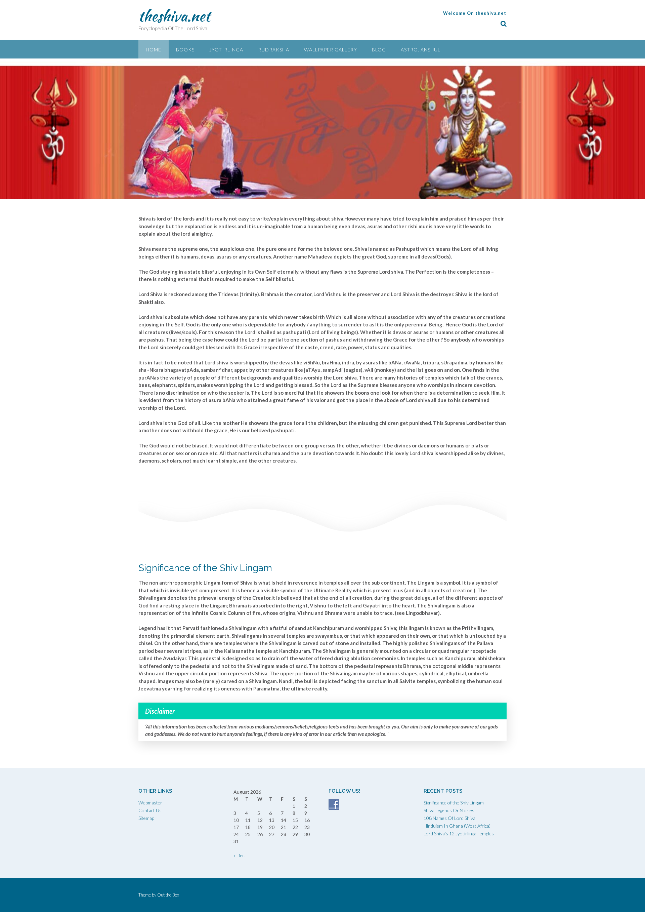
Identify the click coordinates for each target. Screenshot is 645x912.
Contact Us (150, 810)
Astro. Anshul (420, 49)
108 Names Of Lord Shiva (449, 818)
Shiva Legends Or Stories (449, 810)
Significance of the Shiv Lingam (454, 802)
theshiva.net (174, 16)
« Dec (239, 855)
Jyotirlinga (226, 49)
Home (153, 49)
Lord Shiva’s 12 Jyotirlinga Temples (459, 833)
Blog (379, 49)
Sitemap (146, 818)
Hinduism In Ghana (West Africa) (457, 826)
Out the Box (168, 895)
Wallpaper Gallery (330, 49)
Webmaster (150, 802)
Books (185, 49)
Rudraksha (273, 49)
